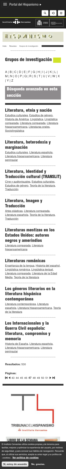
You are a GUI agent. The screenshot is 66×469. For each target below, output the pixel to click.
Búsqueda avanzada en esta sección (32, 92)
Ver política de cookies (25, 457)
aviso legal (42, 454)
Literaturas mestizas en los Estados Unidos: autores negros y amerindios (30, 235)
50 (42, 378)
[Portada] (33, 36)
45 (21, 378)
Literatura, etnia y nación (28, 110)
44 (17, 378)
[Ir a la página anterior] (9, 377)
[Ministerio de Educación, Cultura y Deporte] (49, 22)
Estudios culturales (16, 115)
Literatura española (40, 152)
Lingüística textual (42, 269)
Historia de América (17, 119)
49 (38, 378)
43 (13, 378)
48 (34, 378)
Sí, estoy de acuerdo (15, 464)
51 (46, 378)
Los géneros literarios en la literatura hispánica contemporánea (30, 294)
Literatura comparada (33, 123)
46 (25, 378)
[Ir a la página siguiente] (50, 377)
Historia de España (16, 344)
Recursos (13, 46)
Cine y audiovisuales (17, 181)
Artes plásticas (14, 211)
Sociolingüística (14, 131)
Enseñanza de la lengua (19, 265)
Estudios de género (41, 115)
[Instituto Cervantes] (16, 21)
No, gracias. (38, 464)
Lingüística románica (17, 269)
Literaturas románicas (25, 261)
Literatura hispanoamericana (22, 156)
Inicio (5, 46)
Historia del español (48, 265)
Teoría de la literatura (42, 185)
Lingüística (36, 119)
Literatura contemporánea (20, 304)
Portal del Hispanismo (24, 5)
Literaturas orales (39, 127)
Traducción (11, 189)
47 (29, 378)
